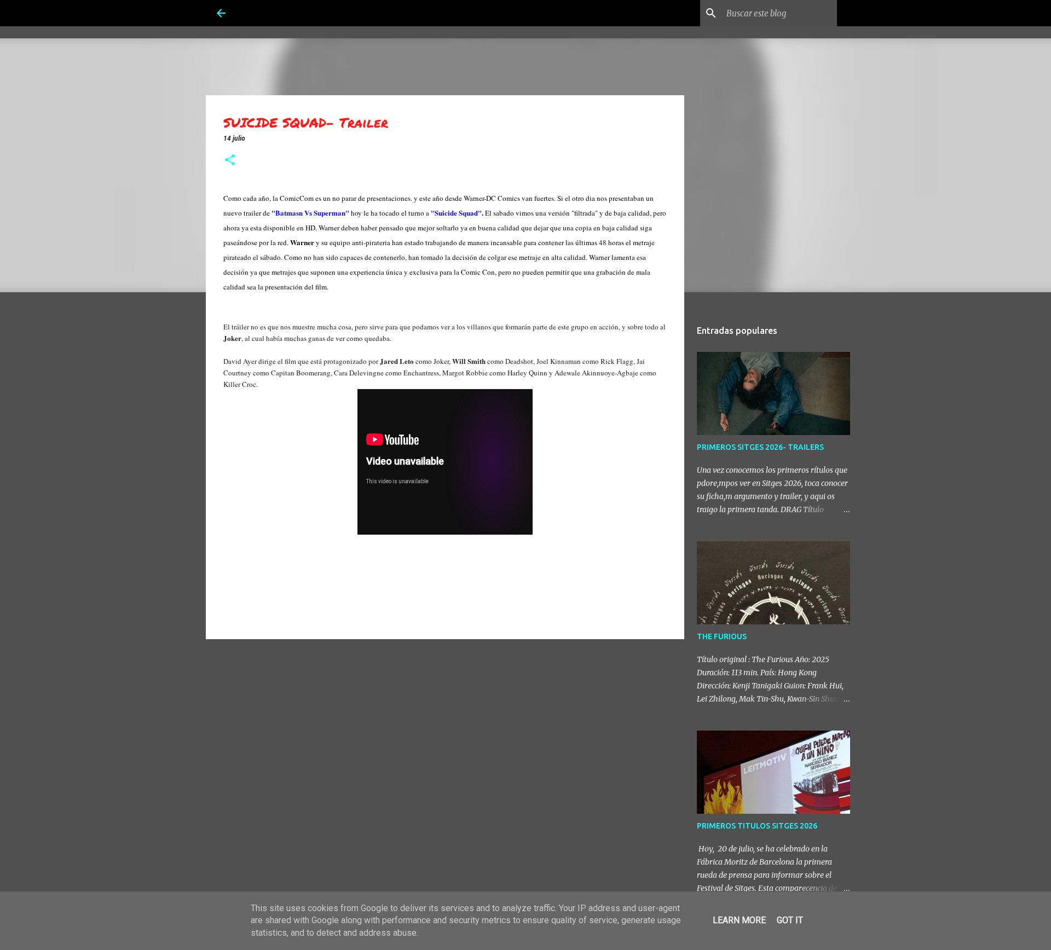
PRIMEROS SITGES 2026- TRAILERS (760, 447)
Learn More (739, 920)
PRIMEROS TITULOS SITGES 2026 (757, 825)
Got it (790, 920)
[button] (229, 161)
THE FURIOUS (722, 636)
